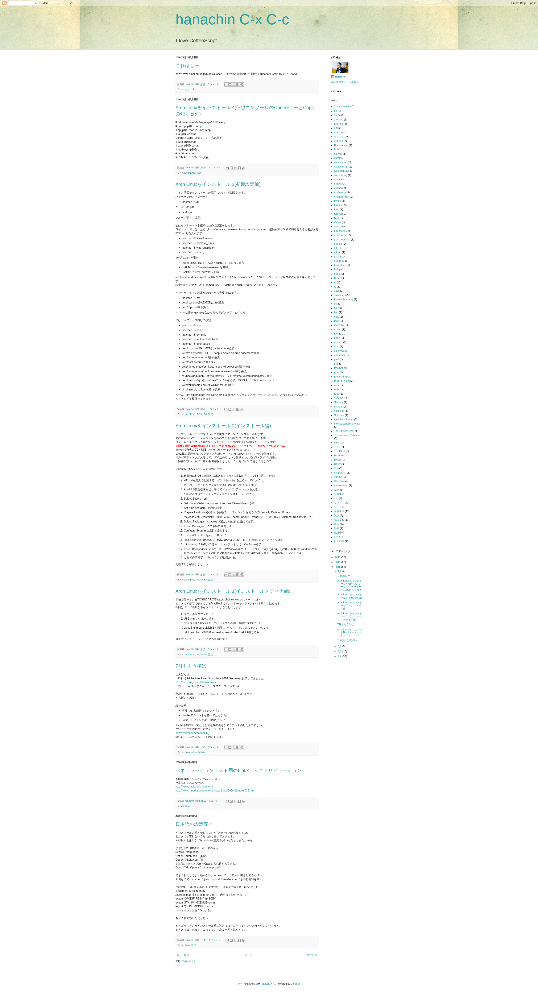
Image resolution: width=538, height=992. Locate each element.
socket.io (339, 410)
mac (336, 316)
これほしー (187, 65)
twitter (194, 752)
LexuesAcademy (343, 299)
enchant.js (340, 192)
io (335, 282)
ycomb (338, 494)
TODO (337, 447)
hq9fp (337, 269)
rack (336, 385)
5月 (340, 651)
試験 (336, 515)
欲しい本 (190, 89)
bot (336, 149)
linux (187, 806)
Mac (336, 320)
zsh (336, 498)
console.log (340, 175)
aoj (336, 128)
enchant (338, 188)
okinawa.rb (340, 351)
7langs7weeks (342, 106)
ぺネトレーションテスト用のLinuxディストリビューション (238, 770)
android (338, 123)
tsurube (338, 455)
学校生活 (339, 511)
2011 (338, 562)
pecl (336, 359)
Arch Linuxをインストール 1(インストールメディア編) (232, 591)
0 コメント (213, 84)
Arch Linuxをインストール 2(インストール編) (223, 425)
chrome (338, 158)
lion (336, 312)
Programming (342, 380)
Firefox (338, 205)
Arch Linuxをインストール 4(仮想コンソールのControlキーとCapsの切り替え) (350, 585)
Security (338, 402)
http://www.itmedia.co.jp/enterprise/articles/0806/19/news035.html (215, 790)
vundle (338, 476)
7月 (340, 571)
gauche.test (340, 231)
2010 (338, 567)
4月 (340, 656)
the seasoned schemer (347, 423)
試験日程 (339, 519)
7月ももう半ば (191, 666)
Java (337, 290)
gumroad (339, 260)
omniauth (339, 355)
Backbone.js (341, 145)
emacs (338, 183)
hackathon (340, 265)
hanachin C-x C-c (232, 19)
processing (340, 376)
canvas (338, 153)
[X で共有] (234, 84)
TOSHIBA (202, 414)
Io (335, 286)
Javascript (340, 295)
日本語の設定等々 (194, 824)
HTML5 (338, 278)
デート (338, 506)
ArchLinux (190, 172)
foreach (338, 213)
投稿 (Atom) (188, 961)
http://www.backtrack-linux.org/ (194, 786)
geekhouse (340, 235)
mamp (337, 329)
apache (338, 132)
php (336, 363)
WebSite (339, 481)
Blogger (295, 983)
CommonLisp (341, 170)
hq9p (337, 273)
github (337, 252)
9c (335, 110)
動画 (336, 528)
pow (336, 372)
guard (337, 256)
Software (339, 415)
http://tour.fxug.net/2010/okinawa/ (195, 682)
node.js (338, 342)
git (335, 248)
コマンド (339, 502)
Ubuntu (338, 464)
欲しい (338, 537)
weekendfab (341, 485)
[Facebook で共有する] (238, 84)
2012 (338, 557)
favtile (337, 200)
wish (336, 489)
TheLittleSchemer (344, 431)
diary (337, 179)
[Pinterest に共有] (242, 84)
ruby (336, 393)
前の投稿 (312, 955)
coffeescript (340, 162)
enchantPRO (341, 196)
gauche (338, 226)
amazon (338, 119)
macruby (339, 325)
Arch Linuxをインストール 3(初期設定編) (218, 184)
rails (336, 389)
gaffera (266, 983)
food (336, 209)
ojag (336, 346)
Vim (336, 468)
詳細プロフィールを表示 (345, 82)
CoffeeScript (341, 166)
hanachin (190, 84)
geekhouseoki (342, 239)
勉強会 (201, 752)
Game (337, 222)
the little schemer (343, 419)
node (337, 337)
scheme (338, 398)
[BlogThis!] (230, 84)
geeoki (338, 243)
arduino (338, 141)
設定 (199, 172)
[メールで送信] (226, 84)
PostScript (340, 368)
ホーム (248, 955)
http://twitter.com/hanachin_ (192, 733)
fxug (187, 752)
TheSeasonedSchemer (347, 435)
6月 (340, 646)
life (336, 303)
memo (337, 333)
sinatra (338, 406)
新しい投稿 (183, 955)
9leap (337, 115)
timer (337, 442)
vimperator (340, 472)
